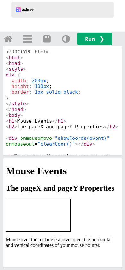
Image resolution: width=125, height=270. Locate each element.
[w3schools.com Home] (8, 38)
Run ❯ (94, 39)
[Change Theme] (66, 38)
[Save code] (46, 38)
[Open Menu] (27, 38)
